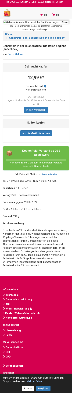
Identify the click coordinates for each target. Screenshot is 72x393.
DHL (7, 352)
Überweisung (13, 330)
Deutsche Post (14, 347)
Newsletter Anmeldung (18, 317)
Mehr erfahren (35, 381)
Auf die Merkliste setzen (36, 133)
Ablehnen (28, 388)
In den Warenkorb (36, 109)
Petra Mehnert (16, 54)
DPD (8, 356)
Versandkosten (49, 174)
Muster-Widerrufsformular (21, 313)
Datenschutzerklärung (18, 299)
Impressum (12, 295)
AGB (7, 304)
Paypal (9, 335)
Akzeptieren (43, 388)
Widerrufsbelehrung (17, 308)
